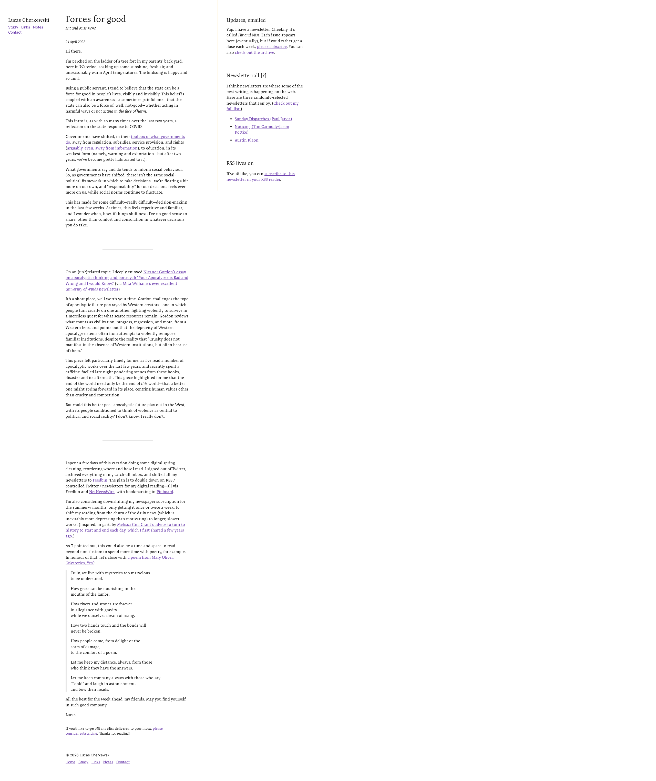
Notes (38, 27)
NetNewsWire (102, 491)
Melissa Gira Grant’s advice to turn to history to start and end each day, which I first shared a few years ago (125, 530)
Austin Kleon (247, 140)
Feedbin (100, 480)
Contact (15, 32)
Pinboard (165, 491)
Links (25, 27)
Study (13, 27)
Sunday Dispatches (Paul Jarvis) (263, 118)
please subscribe (272, 46)
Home (70, 762)
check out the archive (254, 52)
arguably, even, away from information (102, 148)
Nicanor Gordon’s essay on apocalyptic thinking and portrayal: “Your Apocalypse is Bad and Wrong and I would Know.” (127, 277)
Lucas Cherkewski (28, 20)
